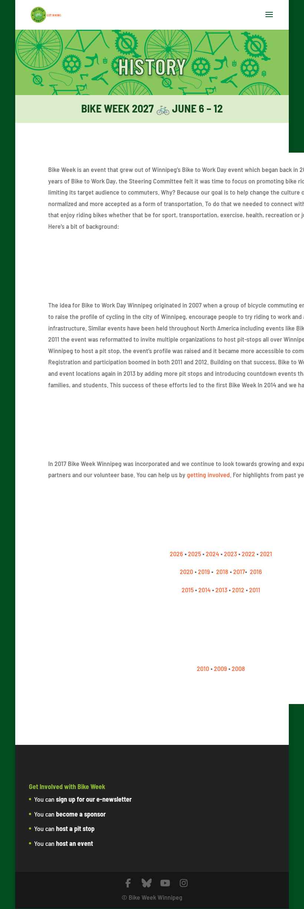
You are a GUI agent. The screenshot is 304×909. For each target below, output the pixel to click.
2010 (203, 668)
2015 (188, 590)
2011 (254, 590)
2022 (248, 554)
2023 (230, 554)
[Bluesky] (146, 883)
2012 (238, 590)
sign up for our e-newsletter (94, 799)
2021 (266, 554)
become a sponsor (81, 814)
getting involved (208, 474)
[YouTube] (165, 883)
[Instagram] (183, 883)
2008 (238, 668)
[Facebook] (127, 883)
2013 (221, 590)
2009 (220, 668)
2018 (222, 571)
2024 (212, 554)
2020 (186, 571)
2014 (204, 590)
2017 (239, 571)
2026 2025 (185, 554)
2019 (204, 571)
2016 (256, 571)
